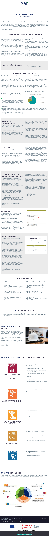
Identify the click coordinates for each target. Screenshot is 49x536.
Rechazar (23, 534)
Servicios (22, 9)
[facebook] (42, 518)
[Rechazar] (47, 533)
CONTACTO (36, 9)
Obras (27, 9)
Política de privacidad (10, 521)
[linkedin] (44, 518)
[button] (46, 29)
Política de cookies (18, 521)
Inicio (11, 9)
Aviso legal (3, 521)
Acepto (19, 534)
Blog (31, 9)
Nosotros (16, 9)
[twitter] (47, 518)
